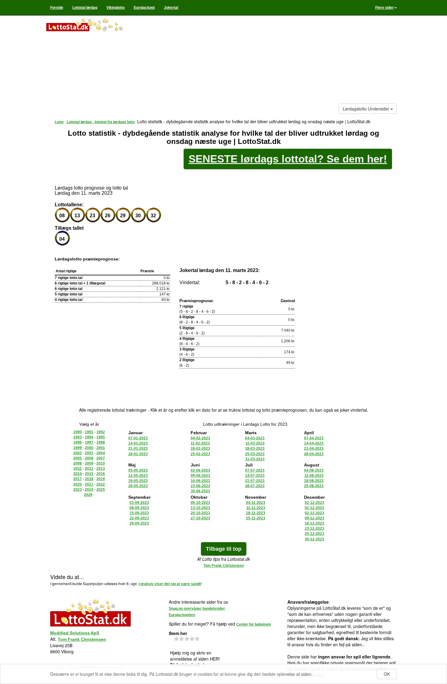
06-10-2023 (200, 503)
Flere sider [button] (384, 7)
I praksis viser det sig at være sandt (170, 584)
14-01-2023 (138, 443)
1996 (77, 442)
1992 (100, 432)
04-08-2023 (314, 470)
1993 (77, 437)
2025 (100, 489)
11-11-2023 (255, 508)
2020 (77, 484)
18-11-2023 (255, 513)
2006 (89, 458)
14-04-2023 (314, 443)
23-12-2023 (314, 528)
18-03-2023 (255, 448)
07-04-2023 (314, 438)
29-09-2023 (139, 523)
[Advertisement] (267, 60)
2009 (89, 463)
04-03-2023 (255, 438)
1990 (77, 432)
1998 (100, 442)
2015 (89, 474)
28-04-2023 (314, 454)
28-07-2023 (255, 486)
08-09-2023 (139, 508)
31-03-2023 (255, 459)
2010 (100, 463)
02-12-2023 (314, 503)
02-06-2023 (200, 470)
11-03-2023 (255, 443)
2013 (100, 468)
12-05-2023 (138, 475)
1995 (100, 437)
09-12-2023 (314, 518)
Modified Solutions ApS (74, 632)
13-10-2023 (200, 508)
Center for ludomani (253, 624)
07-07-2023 (255, 470)
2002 (77, 453)
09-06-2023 (200, 475)
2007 (100, 458)
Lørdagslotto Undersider (366, 109)
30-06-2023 (200, 491)
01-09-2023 (139, 503)
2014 (77, 474)
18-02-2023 (200, 448)
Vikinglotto (115, 7)
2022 (100, 484)
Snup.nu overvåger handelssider (197, 608)
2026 (88, 495)
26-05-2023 (138, 486)
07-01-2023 (138, 438)
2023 (77, 489)
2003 (89, 453)
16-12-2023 (314, 523)
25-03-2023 (255, 454)
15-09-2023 (139, 513)
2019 (100, 479)
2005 (77, 458)
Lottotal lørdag (84, 7)
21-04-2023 (314, 448)
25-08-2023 (314, 486)
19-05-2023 (138, 481)
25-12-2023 (314, 534)
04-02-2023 (200, 438)
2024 (89, 489)
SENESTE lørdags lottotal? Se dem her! (288, 159)
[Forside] (90, 25)
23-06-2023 (200, 486)
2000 (89, 448)
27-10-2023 (200, 518)
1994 (89, 437)
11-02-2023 (200, 443)
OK (387, 674)
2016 (100, 474)
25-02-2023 (200, 454)
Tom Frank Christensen (223, 566)
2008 (77, 463)
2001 (100, 448)
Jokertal (171, 7)
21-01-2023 (138, 448)
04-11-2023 (255, 503)
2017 (77, 479)
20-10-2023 (200, 513)
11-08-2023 (314, 475)
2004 (100, 453)
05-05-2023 (138, 470)
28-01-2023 (138, 454)
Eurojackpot (144, 7)
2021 (89, 484)
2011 (78, 468)
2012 (89, 468)
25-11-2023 (255, 518)
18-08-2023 (314, 481)
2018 (89, 479)
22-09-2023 (139, 518)
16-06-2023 (200, 481)
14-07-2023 (255, 475)
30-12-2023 (314, 539)
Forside (56, 7)
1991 (89, 432)
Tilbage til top (223, 549)
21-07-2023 (255, 481)
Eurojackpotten (182, 615)
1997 (89, 442)
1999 (77, 448)
